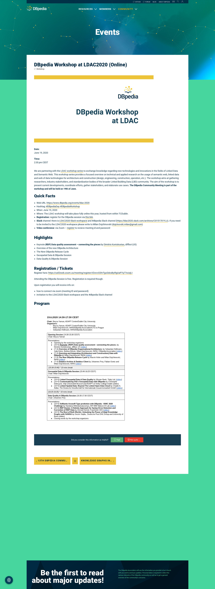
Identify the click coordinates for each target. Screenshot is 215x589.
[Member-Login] (181, 2)
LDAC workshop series (72, 171)
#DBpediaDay (53, 206)
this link (89, 217)
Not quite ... (135, 440)
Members (105, 9)
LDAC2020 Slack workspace (73, 220)
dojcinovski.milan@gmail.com (127, 224)
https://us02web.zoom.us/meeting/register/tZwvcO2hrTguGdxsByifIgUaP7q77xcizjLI (90, 273)
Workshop (40, 69)
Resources (86, 9)
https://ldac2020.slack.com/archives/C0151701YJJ (142, 220)
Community (125, 9)
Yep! (118, 440)
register (71, 228)
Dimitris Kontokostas (114, 244)
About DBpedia (164, 2)
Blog (154, 2)
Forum (147, 2)
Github (137, 2)
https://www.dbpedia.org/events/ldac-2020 (68, 203)
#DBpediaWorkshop (70, 206)
